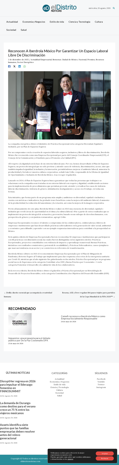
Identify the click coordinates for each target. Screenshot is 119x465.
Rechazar (104, 458)
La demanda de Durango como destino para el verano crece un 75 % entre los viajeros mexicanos (18, 408)
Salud (59, 395)
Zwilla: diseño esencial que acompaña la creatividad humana (28, 293)
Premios (91, 59)
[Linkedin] (19, 66)
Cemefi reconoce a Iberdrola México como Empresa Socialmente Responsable (83, 317)
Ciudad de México (70, 59)
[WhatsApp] (24, 66)
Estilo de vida (59, 384)
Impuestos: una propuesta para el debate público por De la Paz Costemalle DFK (29, 339)
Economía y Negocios (59, 382)
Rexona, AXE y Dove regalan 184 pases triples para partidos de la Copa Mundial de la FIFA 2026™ (88, 293)
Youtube (101, 382)
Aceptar (105, 453)
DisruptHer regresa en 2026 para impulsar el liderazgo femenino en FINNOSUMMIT (18, 386)
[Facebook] (9, 66)
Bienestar (57, 59)
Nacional (82, 59)
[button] (114, 8)
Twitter (101, 384)
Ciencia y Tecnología (59, 387)
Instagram (101, 387)
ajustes (70, 459)
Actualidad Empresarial (41, 59)
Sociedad (59, 393)
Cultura (59, 390)
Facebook (101, 379)
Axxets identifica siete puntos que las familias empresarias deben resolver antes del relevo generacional (17, 431)
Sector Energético (25, 62)
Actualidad (59, 379)
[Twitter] (14, 66)
